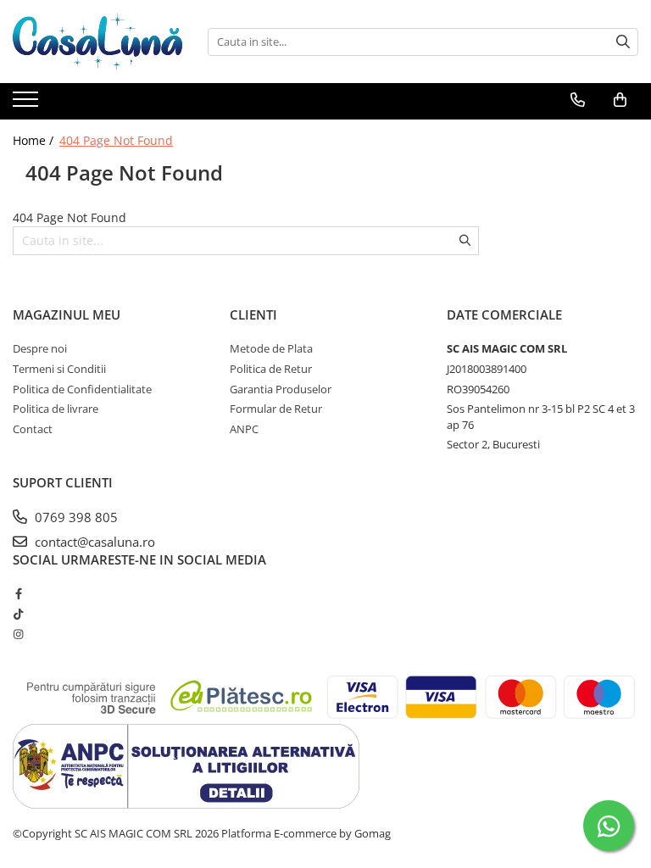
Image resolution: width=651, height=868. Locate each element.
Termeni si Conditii (59, 368)
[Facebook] (18, 593)
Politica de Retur (271, 368)
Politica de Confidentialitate (82, 389)
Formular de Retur (276, 408)
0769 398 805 (74, 517)
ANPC (244, 429)
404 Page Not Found (116, 140)
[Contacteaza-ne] (578, 100)
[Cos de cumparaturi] (620, 100)
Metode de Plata (271, 348)
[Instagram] (18, 634)
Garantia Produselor (280, 389)
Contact (33, 429)
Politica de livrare (55, 408)
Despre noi (40, 348)
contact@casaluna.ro (93, 541)
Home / (35, 140)
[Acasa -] (97, 41)
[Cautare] (623, 42)
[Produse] (27, 104)
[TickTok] (18, 613)
